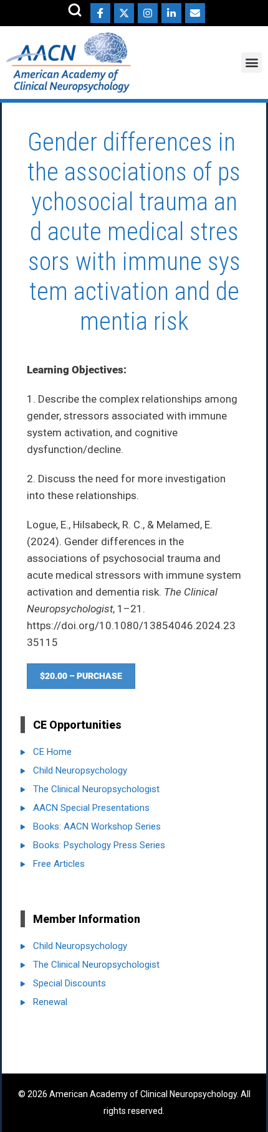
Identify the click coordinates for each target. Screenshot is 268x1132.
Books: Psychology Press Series (99, 845)
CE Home (52, 751)
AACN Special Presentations (91, 807)
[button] (251, 62)
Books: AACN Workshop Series (97, 826)
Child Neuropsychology (80, 770)
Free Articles (59, 863)
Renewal (50, 1002)
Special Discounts (69, 983)
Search (74, 9)
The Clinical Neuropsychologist (96, 789)
